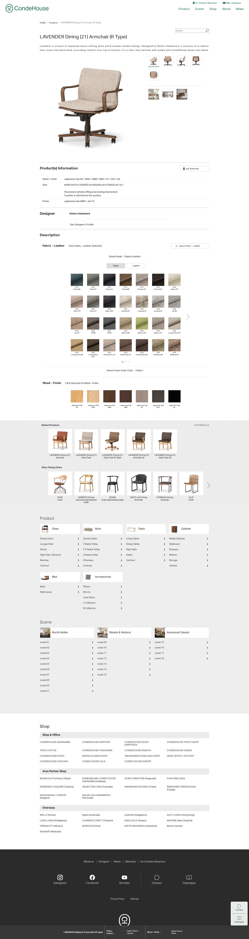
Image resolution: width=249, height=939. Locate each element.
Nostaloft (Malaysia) (50, 831)
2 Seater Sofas (90, 544)
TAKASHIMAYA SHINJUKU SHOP (142, 756)
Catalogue (239, 922)
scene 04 (44, 659)
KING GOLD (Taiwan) (135, 820)
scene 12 (102, 659)
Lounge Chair (46, 544)
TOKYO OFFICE (48, 750)
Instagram (60, 883)
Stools (43, 549)
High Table (131, 549)
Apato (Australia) (91, 815)
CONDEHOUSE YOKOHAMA (97, 750)
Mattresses (46, 592)
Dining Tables (133, 544)
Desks (129, 555)
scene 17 (159, 653)
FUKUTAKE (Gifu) (176, 778)
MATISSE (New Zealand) (179, 820)
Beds (42, 587)
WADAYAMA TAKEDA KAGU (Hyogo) (181, 788)
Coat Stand (89, 597)
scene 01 (44, 642)
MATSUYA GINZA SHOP (95, 756)
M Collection (89, 608)
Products (53, 23)
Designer (104, 861)
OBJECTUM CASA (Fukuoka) (97, 787)
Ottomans (88, 560)
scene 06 (44, 669)
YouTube (124, 883)
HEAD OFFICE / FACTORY (180, 756)
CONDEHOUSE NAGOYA (137, 750)
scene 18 (159, 659)
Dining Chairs (46, 539)
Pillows (86, 587)
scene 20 (44, 686)
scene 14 (102, 669)
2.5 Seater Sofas (91, 549)
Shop (213, 9)
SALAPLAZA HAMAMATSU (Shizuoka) (96, 796)
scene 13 (102, 664)
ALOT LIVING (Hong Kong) (180, 815)
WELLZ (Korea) (48, 815)
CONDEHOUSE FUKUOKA (54, 761)
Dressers (173, 549)
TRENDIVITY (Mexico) (51, 826)
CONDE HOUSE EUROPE (137, 761)
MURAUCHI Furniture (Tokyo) (55, 778)
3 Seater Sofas (90, 555)
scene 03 (44, 653)
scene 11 (102, 653)
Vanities (173, 566)
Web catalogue (233, 3)
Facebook (92, 883)
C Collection (89, 603)
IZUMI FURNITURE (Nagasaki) (140, 778)
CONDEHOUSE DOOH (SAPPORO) (136, 743)
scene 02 (44, 648)
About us (89, 861)
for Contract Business (206, 3)
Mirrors (87, 592)
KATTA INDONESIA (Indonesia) (140, 826)
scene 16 (159, 648)
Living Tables (132, 539)
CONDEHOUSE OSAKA (179, 750)
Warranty (130, 861)
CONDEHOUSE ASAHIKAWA (55, 742)
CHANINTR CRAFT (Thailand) (97, 820)
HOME (43, 23)
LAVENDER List (201, 425)
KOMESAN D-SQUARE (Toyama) (57, 787)
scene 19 (102, 675)
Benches (44, 560)
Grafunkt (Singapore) (135, 815)
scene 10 (102, 648)
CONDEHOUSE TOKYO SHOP (183, 742)
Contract (44, 566)
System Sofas (90, 539)
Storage (173, 560)
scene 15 (159, 642)
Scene (199, 9)
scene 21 (44, 691)
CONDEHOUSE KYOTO (52, 756)
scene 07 (44, 675)
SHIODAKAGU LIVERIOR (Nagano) (53, 796)
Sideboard (174, 544)
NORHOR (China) (91, 826)
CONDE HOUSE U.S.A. (94, 761)
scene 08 (44, 680)
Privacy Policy (117, 899)
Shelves (173, 555)
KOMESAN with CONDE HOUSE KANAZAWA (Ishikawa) (99, 780)
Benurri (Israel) (174, 826)
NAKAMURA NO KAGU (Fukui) (140, 787)
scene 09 (102, 642)
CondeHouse (27, 8)
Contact (239, 910)
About (226, 9)
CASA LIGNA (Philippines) (53, 820)
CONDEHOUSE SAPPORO (96, 742)
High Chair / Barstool (50, 555)
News (240, 9)
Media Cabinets (177, 539)
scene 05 (44, 664)
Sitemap (134, 899)
